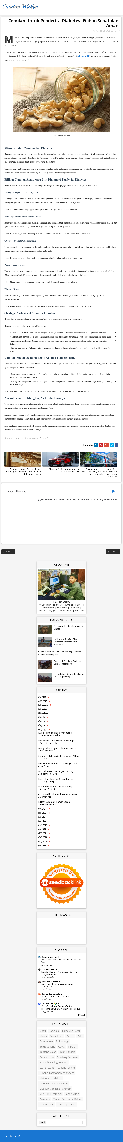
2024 (44, 820)
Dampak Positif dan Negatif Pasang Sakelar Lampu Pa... (55, 772)
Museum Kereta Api (50, 1094)
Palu (79, 1036)
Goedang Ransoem (67, 1057)
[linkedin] (14, 1136)
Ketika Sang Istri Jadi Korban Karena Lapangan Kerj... (55, 780)
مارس (44, 808)
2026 (43, 697)
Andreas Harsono (50, 981)
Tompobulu (46, 1041)
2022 (43, 829)
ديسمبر (44, 704)
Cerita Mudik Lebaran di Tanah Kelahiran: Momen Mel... (58, 795)
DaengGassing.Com (52, 994)
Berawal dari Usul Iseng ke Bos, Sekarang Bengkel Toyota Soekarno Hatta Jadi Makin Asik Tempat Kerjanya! (99, 473)
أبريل (44, 729)
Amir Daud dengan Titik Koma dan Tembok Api (57, 985)
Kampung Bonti (71, 1031)
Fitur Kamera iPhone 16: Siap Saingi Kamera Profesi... (55, 788)
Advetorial (97, 30)
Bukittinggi (62, 1041)
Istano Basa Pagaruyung (53, 1062)
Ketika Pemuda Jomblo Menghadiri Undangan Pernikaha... (55, 734)
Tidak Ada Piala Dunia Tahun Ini (55, 996)
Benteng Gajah (47, 1052)
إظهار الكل (81, 1015)
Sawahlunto (56, 1036)
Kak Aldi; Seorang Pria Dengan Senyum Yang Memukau (59, 973)
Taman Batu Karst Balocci (67, 1099)
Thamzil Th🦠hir (50, 1003)
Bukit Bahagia (67, 1052)
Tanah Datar (46, 1104)
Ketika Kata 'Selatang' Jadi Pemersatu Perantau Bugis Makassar (66, 641)
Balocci (70, 1036)
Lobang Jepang (66, 1067)
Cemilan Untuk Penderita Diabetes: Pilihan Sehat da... (58, 757)
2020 (44, 837)
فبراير (44, 812)
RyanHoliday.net (50, 957)
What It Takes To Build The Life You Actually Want (61, 960)
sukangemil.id (83, 56)
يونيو (43, 721)
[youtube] (10, 1136)
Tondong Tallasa (66, 1104)
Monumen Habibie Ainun (53, 1083)
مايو (43, 725)
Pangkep (54, 1031)
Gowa (61, 1046)
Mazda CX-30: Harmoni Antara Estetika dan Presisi (64, 470)
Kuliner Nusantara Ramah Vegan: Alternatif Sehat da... (54, 803)
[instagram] (19, 1136)
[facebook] (3, 1136)
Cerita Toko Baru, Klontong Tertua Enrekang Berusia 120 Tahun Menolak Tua (60, 1007)
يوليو (43, 717)
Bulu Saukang (47, 1046)
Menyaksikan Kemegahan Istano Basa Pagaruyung (69, 675)
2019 (44, 841)
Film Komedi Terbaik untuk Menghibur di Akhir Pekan (57, 765)
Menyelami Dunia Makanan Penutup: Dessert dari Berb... (56, 742)
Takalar (72, 1046)
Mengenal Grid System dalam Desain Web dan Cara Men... (58, 749)
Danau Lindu (46, 1057)
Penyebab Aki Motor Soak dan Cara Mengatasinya (68, 662)
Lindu (42, 1031)
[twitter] (6, 1136)
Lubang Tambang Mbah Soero (56, 1073)
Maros (43, 1036)
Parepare (44, 1099)
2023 (44, 825)
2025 (44, 701)
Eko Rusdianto (49, 969)
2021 (44, 833)
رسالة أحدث (113, 551)
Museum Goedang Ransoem (55, 1088)
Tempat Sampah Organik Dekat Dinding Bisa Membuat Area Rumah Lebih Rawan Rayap (23, 472)
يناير (43, 816)
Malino (58, 1078)
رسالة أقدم (8, 551)
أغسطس (45, 712)
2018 (43, 845)
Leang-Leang (46, 1067)
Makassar (45, 1078)
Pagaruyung (72, 1094)
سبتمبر (44, 708)
